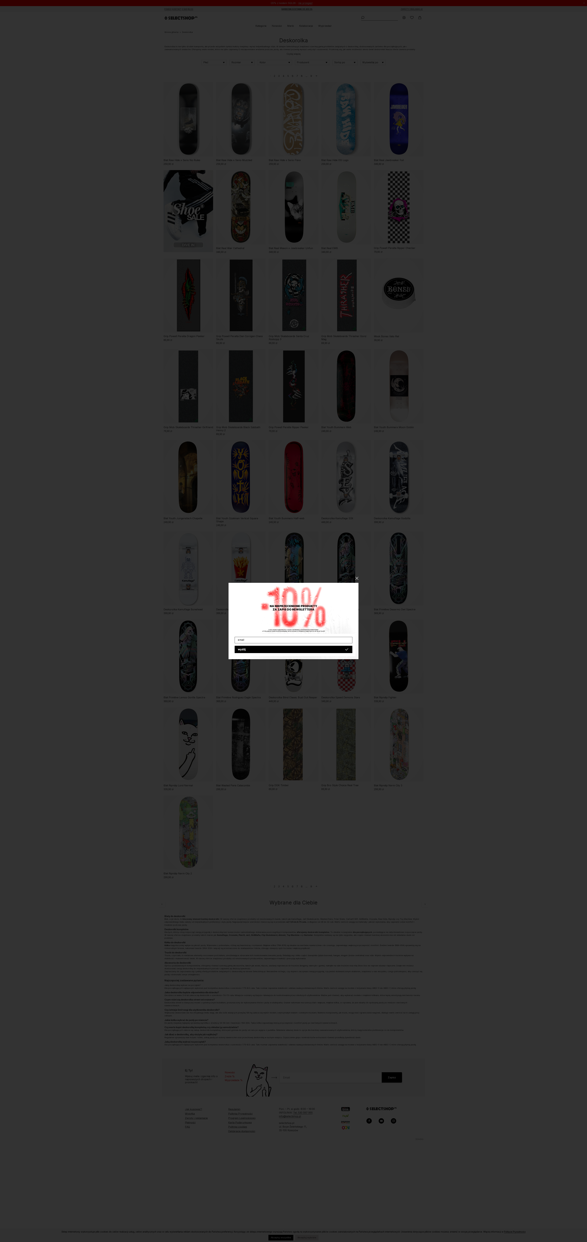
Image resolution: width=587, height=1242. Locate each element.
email (241, 639)
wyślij (242, 649)
